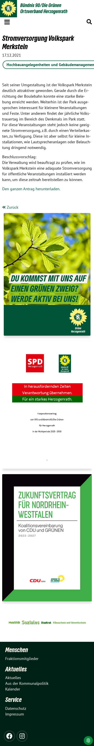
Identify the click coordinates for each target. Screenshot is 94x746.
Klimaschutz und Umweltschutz (69, 622)
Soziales (30, 622)
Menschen (16, 649)
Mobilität (14, 622)
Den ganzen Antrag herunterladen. (31, 188)
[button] (7, 21)
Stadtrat (46, 622)
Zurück (12, 207)
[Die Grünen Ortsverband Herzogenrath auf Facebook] (9, 736)
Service (13, 699)
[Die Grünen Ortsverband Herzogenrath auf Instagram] (22, 736)
